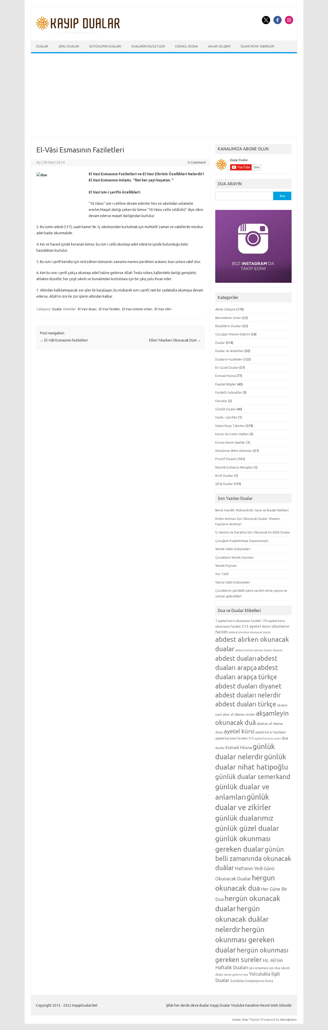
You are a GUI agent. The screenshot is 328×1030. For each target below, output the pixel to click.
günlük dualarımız (244, 818)
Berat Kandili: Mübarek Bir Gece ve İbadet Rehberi (252, 510)
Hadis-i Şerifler (226, 417)
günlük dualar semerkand (252, 776)
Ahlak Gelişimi (219, 46)
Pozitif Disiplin (226, 459)
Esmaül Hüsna (186, 46)
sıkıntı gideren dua (236, 974)
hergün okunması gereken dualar (244, 939)
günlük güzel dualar (247, 828)
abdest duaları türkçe (245, 704)
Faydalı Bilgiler (225, 384)
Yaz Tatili (222, 574)
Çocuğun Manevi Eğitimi (232, 334)
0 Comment (197, 162)
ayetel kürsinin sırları (267, 738)
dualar (220, 748)
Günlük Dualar (225, 409)
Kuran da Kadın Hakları (232, 434)
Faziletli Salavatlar (228, 392)
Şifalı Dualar (68, 46)
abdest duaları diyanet (248, 686)
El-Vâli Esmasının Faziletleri (64, 340)
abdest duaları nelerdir (248, 695)
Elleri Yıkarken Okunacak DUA (175, 340)
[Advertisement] (164, 95)
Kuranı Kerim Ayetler (230, 442)
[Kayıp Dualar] (78, 32)
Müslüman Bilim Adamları (233, 450)
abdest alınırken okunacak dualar (250, 632)
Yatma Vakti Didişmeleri (232, 582)
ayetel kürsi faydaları (270, 732)
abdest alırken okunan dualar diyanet (258, 650)
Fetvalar (221, 401)
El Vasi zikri (163, 309)
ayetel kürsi (239, 731)
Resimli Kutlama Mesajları (234, 467)
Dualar (42, 46)
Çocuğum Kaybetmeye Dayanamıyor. (242, 540)
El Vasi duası (87, 309)
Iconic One (240, 1019)
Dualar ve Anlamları (229, 351)
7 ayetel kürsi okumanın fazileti (238, 621)
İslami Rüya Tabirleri (257, 46)
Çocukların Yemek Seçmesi (234, 557)
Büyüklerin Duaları (105, 46)
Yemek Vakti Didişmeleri (232, 549)
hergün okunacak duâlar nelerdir (242, 918)
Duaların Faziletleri (148, 46)
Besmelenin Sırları (228, 317)
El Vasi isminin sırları (137, 309)
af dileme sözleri (243, 714)
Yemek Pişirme (226, 565)
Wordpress (288, 1019)
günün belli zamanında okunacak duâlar (253, 858)
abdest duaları (235, 658)
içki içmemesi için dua (264, 968)
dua (285, 738)
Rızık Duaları (224, 475)
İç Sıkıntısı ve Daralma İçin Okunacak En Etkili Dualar (252, 532)
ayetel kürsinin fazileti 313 (234, 738)
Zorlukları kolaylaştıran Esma (251, 981)
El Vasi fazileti (109, 309)
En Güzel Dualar (227, 367)
